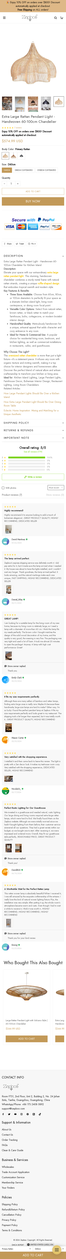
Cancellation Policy (11, 1215)
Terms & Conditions (12, 1230)
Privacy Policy (9, 1220)
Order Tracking (9, 1140)
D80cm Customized (24, 170)
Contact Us (7, 1134)
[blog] (35, 1114)
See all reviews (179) (33, 451)
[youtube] (16, 1114)
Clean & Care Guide (12, 1150)
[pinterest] (28, 1114)
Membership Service (12, 1182)
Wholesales (8, 1167)
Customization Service (13, 1177)
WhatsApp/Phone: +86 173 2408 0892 (23, 1104)
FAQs (5, 1145)
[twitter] (10, 1114)
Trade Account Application (15, 1172)
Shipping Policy (10, 1204)
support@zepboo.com (13, 1108)
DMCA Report (18, 1245)
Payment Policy (9, 1225)
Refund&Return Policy (13, 1209)
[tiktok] (41, 1114)
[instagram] (22, 1114)
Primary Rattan (22, 149)
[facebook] (4, 1114)
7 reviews (18, 127)
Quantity (6, 178)
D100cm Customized (46, 170)
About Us (6, 1129)
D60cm (12, 164)
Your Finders (8, 1187)
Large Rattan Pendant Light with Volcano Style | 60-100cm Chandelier (26, 1022)
